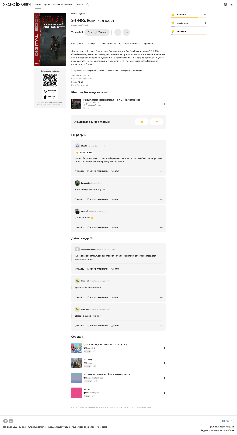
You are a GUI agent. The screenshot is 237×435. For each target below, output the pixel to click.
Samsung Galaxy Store (53, 103)
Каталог (79, 4)
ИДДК (80, 82)
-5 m (109, 281)
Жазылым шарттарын (59, 427)
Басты (38, 4)
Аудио (47, 4)
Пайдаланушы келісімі (14, 427)
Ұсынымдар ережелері (83, 427)
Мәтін (74, 13)
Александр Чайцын (94, 105)
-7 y (104, 211)
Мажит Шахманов (88, 249)
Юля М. (84, 146)
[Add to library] (164, 104)
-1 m (113, 249)
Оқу (90, 32)
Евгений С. (85, 183)
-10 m (104, 146)
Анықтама (102, 427)
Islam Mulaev (86, 281)
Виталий (84, 211)
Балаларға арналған (62, 4)
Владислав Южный (79, 25)
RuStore (41, 103)
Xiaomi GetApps (57, 105)
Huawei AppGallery (43, 105)
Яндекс (204, 430)
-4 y (106, 183)
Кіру (232, 4)
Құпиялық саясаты (37, 427)
